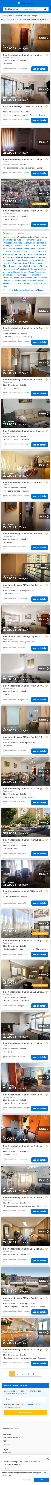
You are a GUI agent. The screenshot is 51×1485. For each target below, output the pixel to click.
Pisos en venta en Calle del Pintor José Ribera (28, 266)
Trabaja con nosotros (11, 1437)
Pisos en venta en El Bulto (15, 19)
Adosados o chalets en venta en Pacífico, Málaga (23, 290)
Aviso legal (7, 1453)
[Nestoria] (25, 3)
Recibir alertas (25, 1412)
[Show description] (46, 55)
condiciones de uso (31, 1405)
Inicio (3, 19)
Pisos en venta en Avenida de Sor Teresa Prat (22, 269)
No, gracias (26, 1480)
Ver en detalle (40, 69)
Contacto (6, 1444)
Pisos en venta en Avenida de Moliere (18, 237)
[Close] (47, 1458)
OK (41, 1480)
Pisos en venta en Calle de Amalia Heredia (25, 254)
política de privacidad (12, 1407)
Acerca (5, 1441)
